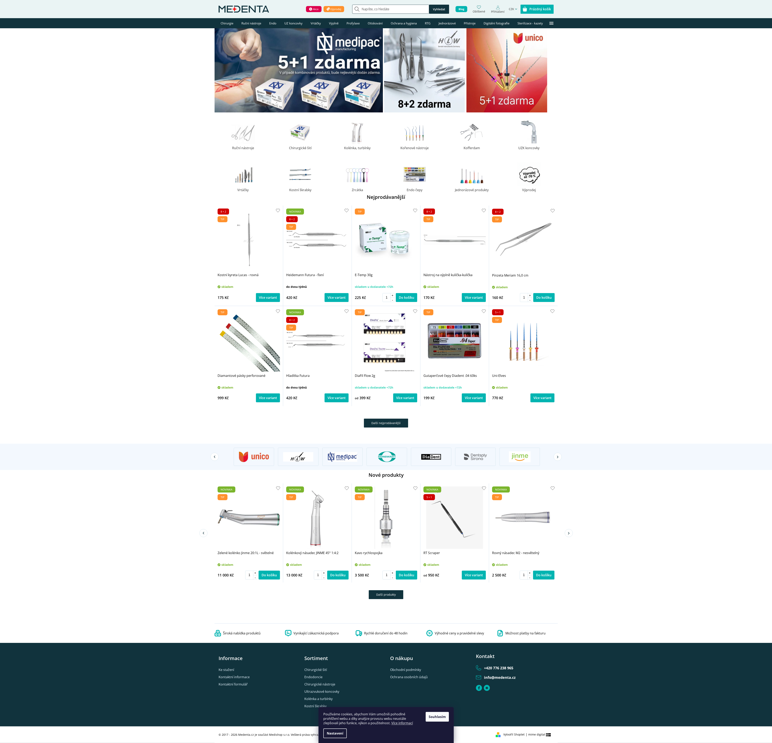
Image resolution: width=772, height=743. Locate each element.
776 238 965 (498, 667)
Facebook (479, 688)
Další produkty (386, 594)
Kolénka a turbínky (318, 699)
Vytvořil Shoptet (514, 734)
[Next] (558, 457)
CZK (511, 9)
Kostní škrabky (315, 706)
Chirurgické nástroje (319, 684)
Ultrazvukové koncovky (321, 691)
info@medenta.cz (500, 677)
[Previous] (215, 457)
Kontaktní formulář (233, 684)
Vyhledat (439, 9)
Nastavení (335, 733)
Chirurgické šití (315, 670)
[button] (392, 295)
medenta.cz (487, 688)
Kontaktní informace (234, 677)
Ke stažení (226, 670)
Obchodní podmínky (405, 670)
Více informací (402, 723)
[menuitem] (227, 23)
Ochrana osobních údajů (409, 677)
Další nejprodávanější (386, 423)
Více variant (268, 297)
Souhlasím (437, 717)
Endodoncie (313, 677)
